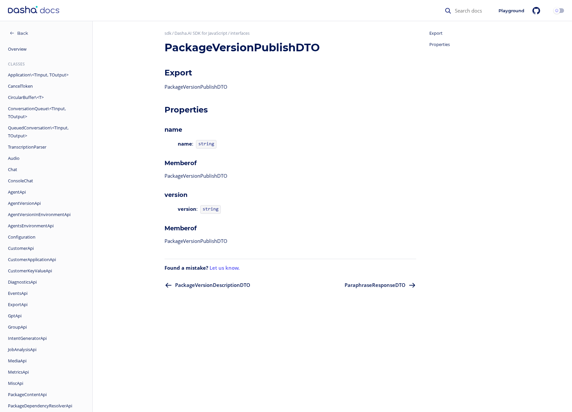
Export (436, 33)
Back (22, 33)
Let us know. (225, 267)
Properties (439, 44)
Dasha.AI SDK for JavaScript (200, 33)
